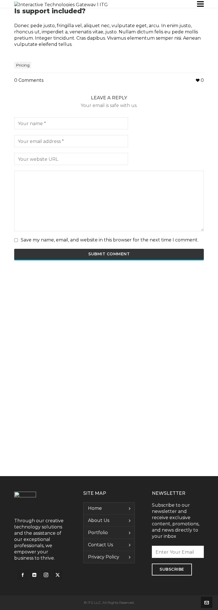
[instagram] (46, 575)
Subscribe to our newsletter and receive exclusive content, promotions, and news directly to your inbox (175, 520)
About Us (98, 520)
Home (95, 508)
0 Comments (28, 80)
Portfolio (98, 532)
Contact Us (100, 544)
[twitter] (58, 575)
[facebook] (23, 575)
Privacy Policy (103, 557)
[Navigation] (200, 4)
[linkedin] (34, 575)
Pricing (23, 65)
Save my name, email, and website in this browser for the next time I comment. (109, 240)
